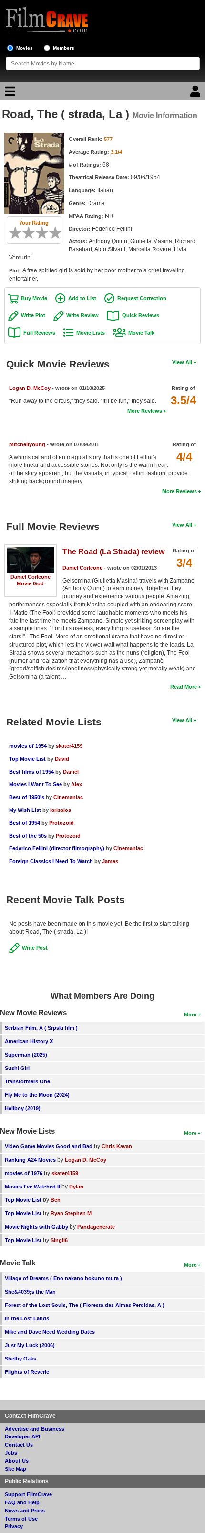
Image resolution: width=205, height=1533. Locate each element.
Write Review (82, 315)
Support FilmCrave (28, 1494)
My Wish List (25, 810)
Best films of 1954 (31, 772)
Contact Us (19, 1444)
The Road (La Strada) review (113, 552)
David (62, 759)
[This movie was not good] (25, 232)
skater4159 (69, 746)
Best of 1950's (26, 797)
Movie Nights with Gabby (36, 1227)
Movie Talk (141, 332)
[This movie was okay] (38, 232)
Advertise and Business (34, 1429)
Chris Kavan (117, 1146)
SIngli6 (59, 1240)
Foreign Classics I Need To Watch (51, 861)
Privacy (14, 1526)
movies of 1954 (28, 746)
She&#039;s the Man (30, 1292)
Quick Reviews (140, 315)
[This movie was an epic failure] (12, 232)
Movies (24, 48)
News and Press (25, 1510)
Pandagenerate (96, 1227)
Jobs (11, 1453)
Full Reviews (39, 332)
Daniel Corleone (30, 577)
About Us (17, 1461)
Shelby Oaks (20, 1358)
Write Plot (33, 315)
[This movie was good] (45, 232)
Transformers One (27, 1081)
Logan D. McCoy (30, 388)
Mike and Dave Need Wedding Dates (50, 1332)
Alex (76, 784)
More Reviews (144, 411)
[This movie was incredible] (58, 232)
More (190, 1014)
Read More (183, 687)
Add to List (82, 298)
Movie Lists (90, 332)
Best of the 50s (28, 836)
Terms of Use (21, 1519)
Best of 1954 (24, 823)
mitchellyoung (27, 444)
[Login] (196, 93)
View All (182, 362)
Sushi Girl (17, 1068)
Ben (56, 1200)
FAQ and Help (22, 1502)
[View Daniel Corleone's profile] (30, 550)
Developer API (22, 1436)
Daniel (71, 772)
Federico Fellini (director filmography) (56, 848)
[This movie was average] (32, 232)
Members (63, 48)
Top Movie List (27, 759)
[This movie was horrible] (18, 232)
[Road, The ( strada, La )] (34, 136)
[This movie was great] (52, 232)
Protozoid (61, 823)
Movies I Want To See (35, 784)
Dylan (76, 1186)
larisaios (60, 810)
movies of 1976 (23, 1173)
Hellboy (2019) (23, 1108)
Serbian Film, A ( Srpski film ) (41, 1028)
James (110, 861)
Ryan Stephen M (71, 1213)
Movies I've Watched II (32, 1186)
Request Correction (141, 298)
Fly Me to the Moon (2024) (37, 1095)
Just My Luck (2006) (30, 1345)
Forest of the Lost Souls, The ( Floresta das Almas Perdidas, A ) (84, 1305)
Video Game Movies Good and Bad (48, 1146)
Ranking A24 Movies (30, 1160)
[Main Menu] (8, 93)
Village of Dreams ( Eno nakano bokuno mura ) (63, 1278)
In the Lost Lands (27, 1318)
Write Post (35, 947)
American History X (29, 1041)
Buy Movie (34, 298)
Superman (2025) (26, 1055)
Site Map (15, 1469)
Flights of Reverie (27, 1372)
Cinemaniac (68, 797)
